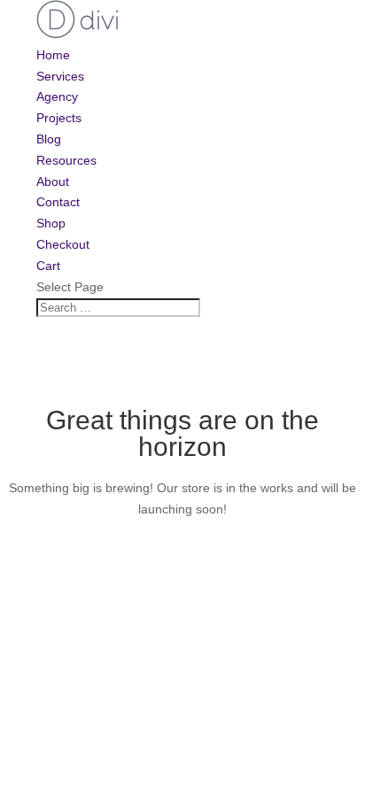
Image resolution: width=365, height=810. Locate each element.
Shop (51, 223)
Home (53, 55)
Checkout (62, 244)
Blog (48, 139)
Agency (57, 96)
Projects (59, 118)
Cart (48, 265)
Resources (66, 160)
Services (60, 76)
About (52, 181)
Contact (58, 202)
